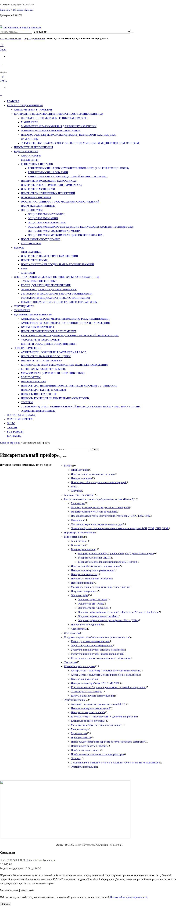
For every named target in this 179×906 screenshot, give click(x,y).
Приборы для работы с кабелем (43, 389)
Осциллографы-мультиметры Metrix (54, 231)
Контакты (14, 435)
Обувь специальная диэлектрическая (49, 289)
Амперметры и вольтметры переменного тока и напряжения (65, 318)
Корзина (29, 10)
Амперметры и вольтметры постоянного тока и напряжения (65, 323)
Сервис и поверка (20, 419)
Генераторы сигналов (37, 164)
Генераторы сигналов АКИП (48, 172)
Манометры (29, 122)
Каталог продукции (25, 105)
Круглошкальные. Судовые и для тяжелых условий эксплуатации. (70, 335)
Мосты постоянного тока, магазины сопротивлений (60, 201)
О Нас (11, 423)
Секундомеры (24, 306)
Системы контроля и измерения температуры (54, 118)
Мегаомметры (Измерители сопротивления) (52, 373)
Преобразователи (33, 381)
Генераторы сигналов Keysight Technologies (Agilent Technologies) (78, 168)
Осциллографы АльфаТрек (47, 222)
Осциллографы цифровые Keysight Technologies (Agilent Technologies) (81, 226)
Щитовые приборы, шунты (33, 314)
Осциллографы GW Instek (46, 214)
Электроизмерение (27, 348)
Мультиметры (31, 377)
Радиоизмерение (26, 151)
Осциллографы (32, 210)
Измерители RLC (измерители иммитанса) (51, 185)
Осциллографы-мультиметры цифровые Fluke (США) (65, 235)
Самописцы (29, 138)
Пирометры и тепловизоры (33, 147)
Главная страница (10, 442)
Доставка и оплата (21, 415)
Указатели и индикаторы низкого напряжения (55, 297)
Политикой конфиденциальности (128, 897)
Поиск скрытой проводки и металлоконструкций (57, 264)
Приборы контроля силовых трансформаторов (55, 398)
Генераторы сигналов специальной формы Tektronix (67, 176)
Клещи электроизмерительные (43, 369)
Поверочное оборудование (40, 239)
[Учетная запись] (1, 63)
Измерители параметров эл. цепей (46, 356)
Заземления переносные (39, 281)
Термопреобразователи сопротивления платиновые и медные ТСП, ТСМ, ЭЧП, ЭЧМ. (80, 143)
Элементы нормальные (38, 410)
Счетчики (28, 272)
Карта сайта (5, 10)
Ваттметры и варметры (37, 327)
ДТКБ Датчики (31, 251)
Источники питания (36, 197)
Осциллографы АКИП (43, 218)
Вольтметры (29, 159)
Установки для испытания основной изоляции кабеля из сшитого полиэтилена (81, 406)
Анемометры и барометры (33, 109)
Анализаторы (31, 155)
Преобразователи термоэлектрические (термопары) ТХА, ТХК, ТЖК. (68, 134)
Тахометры (22, 310)
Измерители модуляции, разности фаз (48, 180)
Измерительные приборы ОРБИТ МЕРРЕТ (48, 331)
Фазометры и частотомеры (40, 339)
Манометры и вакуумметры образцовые (50, 130)
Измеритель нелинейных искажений (48, 193)
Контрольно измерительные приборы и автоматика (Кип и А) (58, 113)
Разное (19, 247)
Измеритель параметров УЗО (41, 360)
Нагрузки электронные (38, 205)
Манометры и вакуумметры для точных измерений (58, 126)
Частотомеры (31, 243)
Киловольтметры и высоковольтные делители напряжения (64, 364)
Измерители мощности (38, 189)
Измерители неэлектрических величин (49, 256)
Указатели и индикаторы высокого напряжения (56, 293)
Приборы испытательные (39, 394)
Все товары (18, 10)
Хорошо (5, 904)
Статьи (12, 427)
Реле (24, 268)
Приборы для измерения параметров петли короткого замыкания (69, 385)
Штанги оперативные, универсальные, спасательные (60, 302)
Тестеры (27, 402)
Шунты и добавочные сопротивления (49, 343)
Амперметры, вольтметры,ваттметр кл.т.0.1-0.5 (54, 352)
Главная (13, 101)
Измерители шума (34, 260)
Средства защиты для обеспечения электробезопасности (56, 277)
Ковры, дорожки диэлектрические (46, 285)
